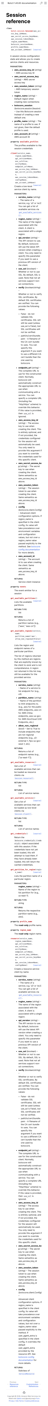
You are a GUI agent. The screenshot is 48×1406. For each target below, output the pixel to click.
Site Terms (20, 1401)
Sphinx (19, 1398)
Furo (37, 1398)
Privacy (11, 1401)
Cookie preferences (32, 1401)
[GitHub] (24, 1393)
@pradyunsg (30, 1398)
